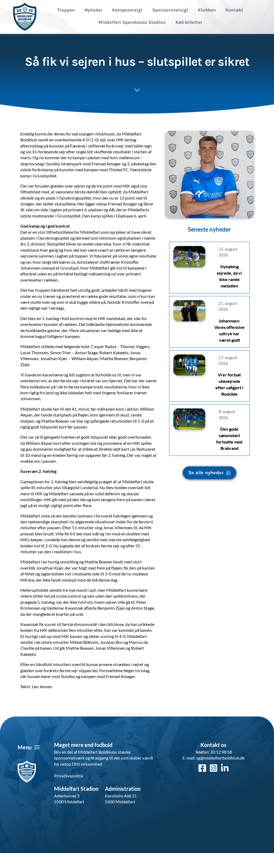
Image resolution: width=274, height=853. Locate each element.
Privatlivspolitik (68, 775)
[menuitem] (66, 10)
